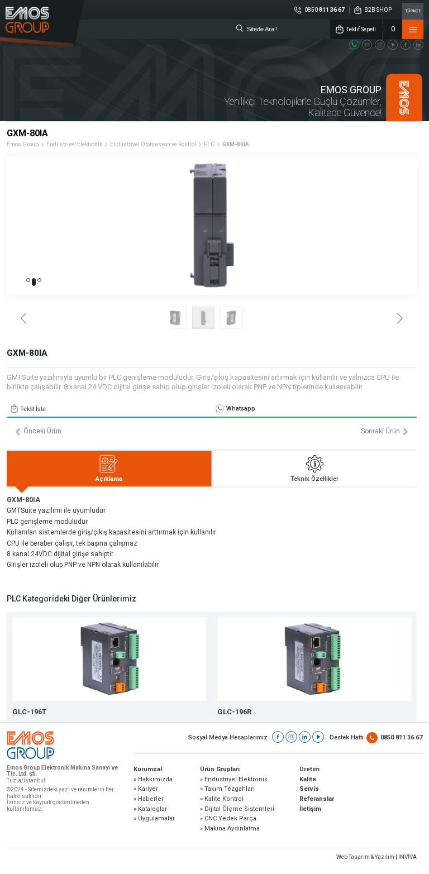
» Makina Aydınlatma (230, 828)
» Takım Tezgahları (227, 789)
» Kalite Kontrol (222, 799)
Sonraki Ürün (380, 431)
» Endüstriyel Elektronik (234, 779)
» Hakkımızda (153, 779)
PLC (209, 144)
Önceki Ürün (42, 431)
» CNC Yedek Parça (228, 818)
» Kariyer (146, 789)
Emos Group (23, 144)
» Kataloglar (150, 809)
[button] (28, 280)
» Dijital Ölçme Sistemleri (237, 809)
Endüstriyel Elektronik (74, 144)
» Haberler (149, 799)
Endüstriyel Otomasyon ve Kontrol (153, 144)
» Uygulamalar (154, 818)
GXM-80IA (235, 144)
